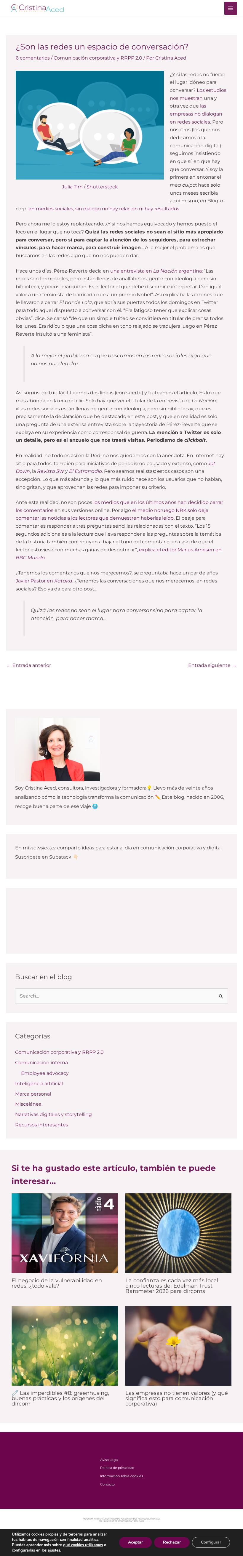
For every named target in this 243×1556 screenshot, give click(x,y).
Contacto (107, 1484)
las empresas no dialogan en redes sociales (196, 113)
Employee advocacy (45, 1073)
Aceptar (135, 1542)
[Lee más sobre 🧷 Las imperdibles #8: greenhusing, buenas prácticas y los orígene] (65, 1345)
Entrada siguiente (212, 665)
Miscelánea (28, 1104)
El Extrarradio (85, 471)
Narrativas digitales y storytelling (53, 1114)
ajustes (54, 1550)
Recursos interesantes (41, 1125)
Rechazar (172, 1542)
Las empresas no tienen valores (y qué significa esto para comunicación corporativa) (176, 1398)
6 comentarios (33, 58)
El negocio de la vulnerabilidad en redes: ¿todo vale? (57, 1283)
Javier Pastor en (44, 581)
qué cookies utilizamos (83, 1545)
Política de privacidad (117, 1468)
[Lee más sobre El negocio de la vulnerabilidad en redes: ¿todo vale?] (65, 1233)
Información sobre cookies (121, 1476)
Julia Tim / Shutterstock (90, 187)
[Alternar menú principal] (230, 8)
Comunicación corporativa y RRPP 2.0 (98, 58)
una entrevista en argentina (156, 271)
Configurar (211, 1542)
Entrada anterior (29, 665)
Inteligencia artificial (39, 1083)
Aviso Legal (109, 1460)
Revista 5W (50, 471)
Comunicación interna (41, 1062)
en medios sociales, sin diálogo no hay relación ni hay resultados (103, 209)
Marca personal (33, 1094)
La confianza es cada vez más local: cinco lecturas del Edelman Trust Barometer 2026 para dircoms (172, 1285)
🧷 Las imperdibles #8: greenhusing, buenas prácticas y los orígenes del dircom (60, 1398)
